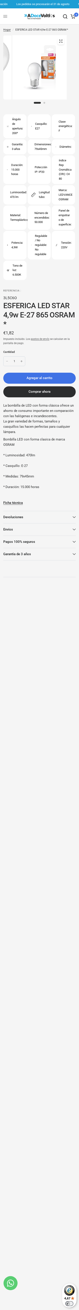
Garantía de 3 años (17, 554)
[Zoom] (60, 41)
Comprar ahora (39, 392)
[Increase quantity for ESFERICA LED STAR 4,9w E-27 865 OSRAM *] (21, 361)
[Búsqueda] (65, 16)
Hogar (7, 29)
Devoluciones (13, 517)
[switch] (69, 1303)
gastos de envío (40, 339)
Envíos (8, 529)
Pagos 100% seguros (19, 542)
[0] (72, 16)
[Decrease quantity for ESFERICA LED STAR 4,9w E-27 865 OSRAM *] (7, 361)
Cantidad (9, 352)
